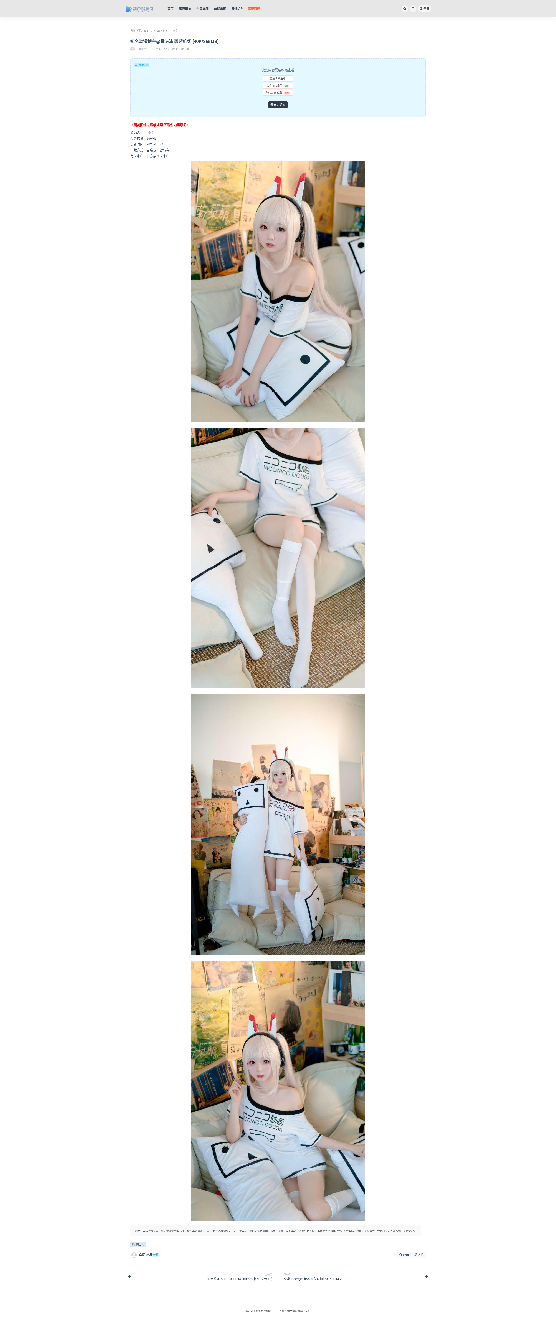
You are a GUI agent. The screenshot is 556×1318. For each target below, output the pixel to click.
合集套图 (202, 8)
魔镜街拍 (185, 8)
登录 (426, 8)
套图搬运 (148, 1255)
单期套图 (220, 8)
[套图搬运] (132, 49)
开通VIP (237, 8)
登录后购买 (278, 104)
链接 (420, 1255)
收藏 (405, 1255)
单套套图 (162, 30)
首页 (170, 8)
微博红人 (138, 1244)
